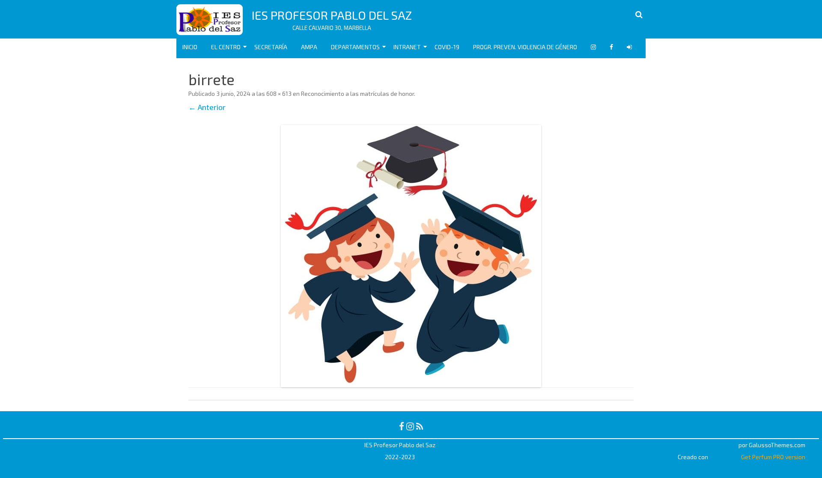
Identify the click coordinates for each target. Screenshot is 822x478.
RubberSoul (721, 444)
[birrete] (411, 256)
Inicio (189, 46)
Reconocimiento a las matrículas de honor (357, 93)
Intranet (407, 46)
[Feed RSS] (419, 426)
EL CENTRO (226, 46)
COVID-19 (447, 46)
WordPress (724, 456)
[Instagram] (410, 426)
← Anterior (207, 107)
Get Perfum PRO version (773, 456)
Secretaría (270, 46)
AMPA (309, 46)
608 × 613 (279, 93)
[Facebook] (401, 426)
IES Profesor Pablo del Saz (332, 15)
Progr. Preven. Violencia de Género (525, 46)
